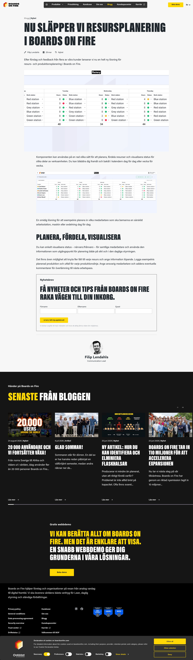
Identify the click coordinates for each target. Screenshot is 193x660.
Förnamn (44, 307)
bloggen (74, 397)
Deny (170, 654)
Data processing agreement (20, 619)
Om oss (99, 4)
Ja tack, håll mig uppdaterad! (54, 320)
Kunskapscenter (124, 4)
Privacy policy (14, 609)
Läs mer (12, 500)
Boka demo (176, 4)
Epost (117, 307)
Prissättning (73, 4)
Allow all (170, 641)
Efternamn (82, 307)
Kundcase (87, 4)
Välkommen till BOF (50, 633)
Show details (121, 654)
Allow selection (170, 648)
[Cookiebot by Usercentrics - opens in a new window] (19, 655)
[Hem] (46, 5)
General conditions (16, 614)
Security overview (16, 623)
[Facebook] (83, 609)
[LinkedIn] (77, 609)
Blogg (109, 4)
